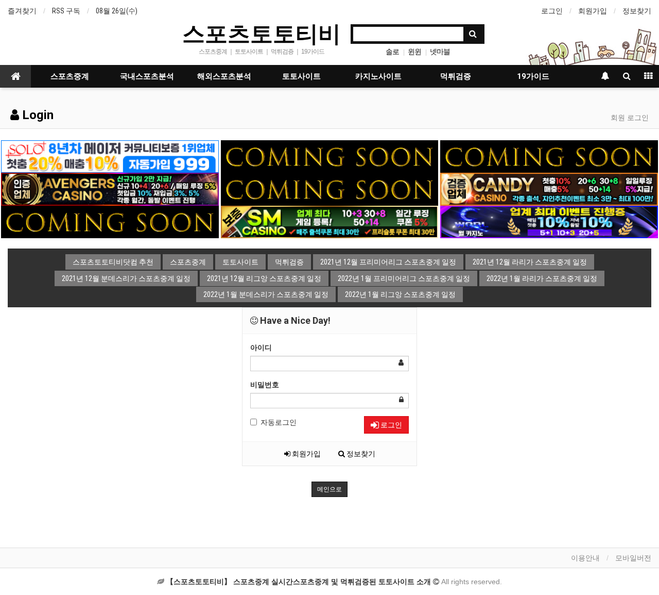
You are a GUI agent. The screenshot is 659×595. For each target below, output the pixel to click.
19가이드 (533, 76)
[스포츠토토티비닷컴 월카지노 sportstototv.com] (548, 221)
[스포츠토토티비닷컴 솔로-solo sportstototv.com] (109, 156)
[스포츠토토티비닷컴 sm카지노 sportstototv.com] (329, 221)
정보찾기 (636, 11)
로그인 (552, 11)
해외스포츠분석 (224, 76)
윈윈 (414, 51)
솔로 (392, 51)
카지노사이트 (378, 76)
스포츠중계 (69, 76)
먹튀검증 (455, 76)
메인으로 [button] (329, 489)
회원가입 (592, 11)
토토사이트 (301, 76)
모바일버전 (633, 558)
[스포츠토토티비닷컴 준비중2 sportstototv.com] (548, 156)
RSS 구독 (66, 11)
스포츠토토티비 (261, 32)
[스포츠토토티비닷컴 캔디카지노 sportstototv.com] (548, 189)
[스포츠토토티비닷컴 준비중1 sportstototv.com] (329, 156)
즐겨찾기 (22, 11)
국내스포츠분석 (147, 76)
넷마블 (440, 51)
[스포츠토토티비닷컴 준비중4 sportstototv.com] (109, 221)
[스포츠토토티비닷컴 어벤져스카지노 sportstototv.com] (109, 189)
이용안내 (585, 558)
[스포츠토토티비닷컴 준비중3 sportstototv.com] (329, 189)
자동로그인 (279, 422)
